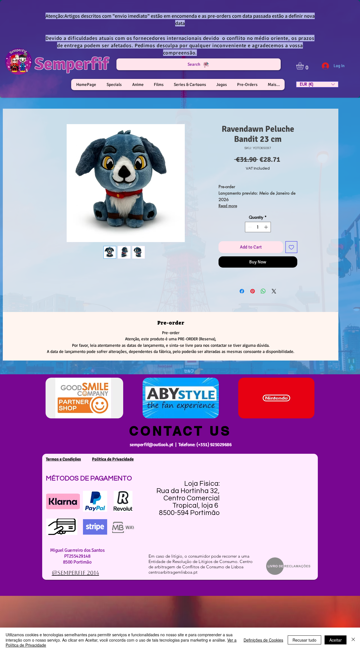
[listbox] (317, 84)
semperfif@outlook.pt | (154, 445)
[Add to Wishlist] (291, 247)
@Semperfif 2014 (75, 572)
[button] (304, 66)
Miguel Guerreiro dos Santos (77, 550)
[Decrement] (249, 227)
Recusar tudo (304, 640)
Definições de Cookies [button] (263, 640)
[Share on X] (274, 291)
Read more (228, 205)
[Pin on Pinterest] (252, 291)
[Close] (353, 640)
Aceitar (335, 640)
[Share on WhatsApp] (263, 291)
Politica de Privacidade (113, 459)
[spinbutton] (258, 227)
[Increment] (266, 227)
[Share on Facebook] (241, 291)
